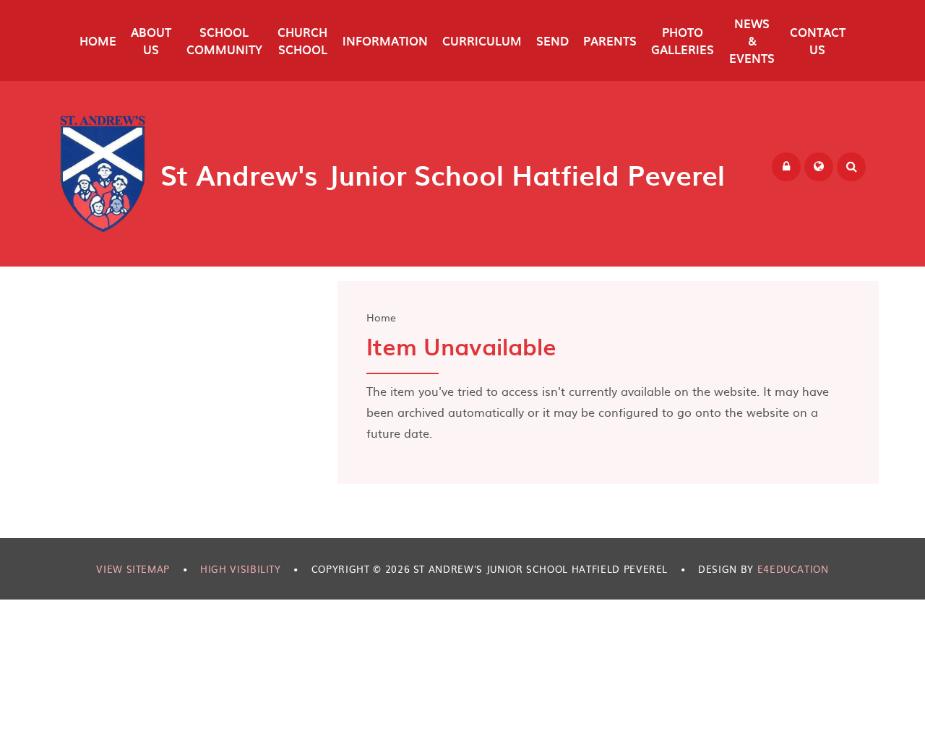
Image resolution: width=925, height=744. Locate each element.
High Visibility (240, 569)
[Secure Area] (786, 166)
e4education (793, 569)
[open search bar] (851, 166)
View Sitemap (133, 569)
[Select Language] (818, 166)
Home (381, 317)
